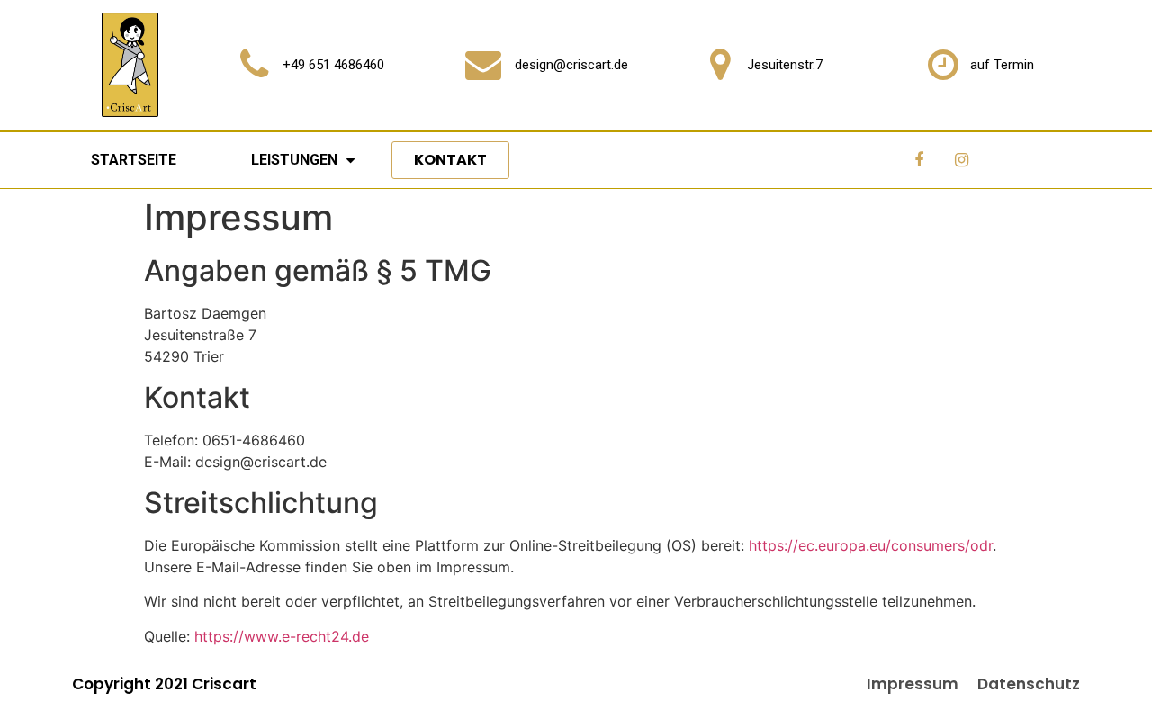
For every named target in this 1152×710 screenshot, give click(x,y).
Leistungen (294, 159)
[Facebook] (919, 160)
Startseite (133, 159)
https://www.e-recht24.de (281, 636)
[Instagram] (961, 160)
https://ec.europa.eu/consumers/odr (871, 545)
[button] (450, 160)
